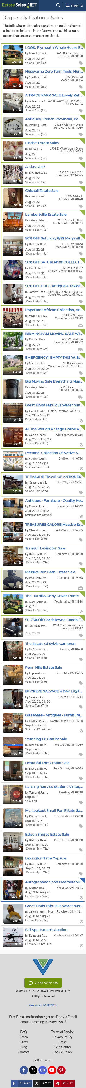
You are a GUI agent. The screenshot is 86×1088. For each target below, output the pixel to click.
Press (62, 1042)
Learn (24, 1037)
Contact (23, 1052)
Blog (23, 1047)
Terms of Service (62, 1032)
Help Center (62, 1047)
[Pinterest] (61, 1070)
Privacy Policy (62, 1037)
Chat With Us (46, 983)
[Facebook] (24, 1070)
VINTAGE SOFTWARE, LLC (53, 991)
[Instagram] (42, 1070)
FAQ (23, 1032)
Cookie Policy (62, 1052)
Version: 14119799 (43, 1005)
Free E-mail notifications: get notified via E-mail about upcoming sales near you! (43, 1019)
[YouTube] (52, 1070)
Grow (24, 1042)
